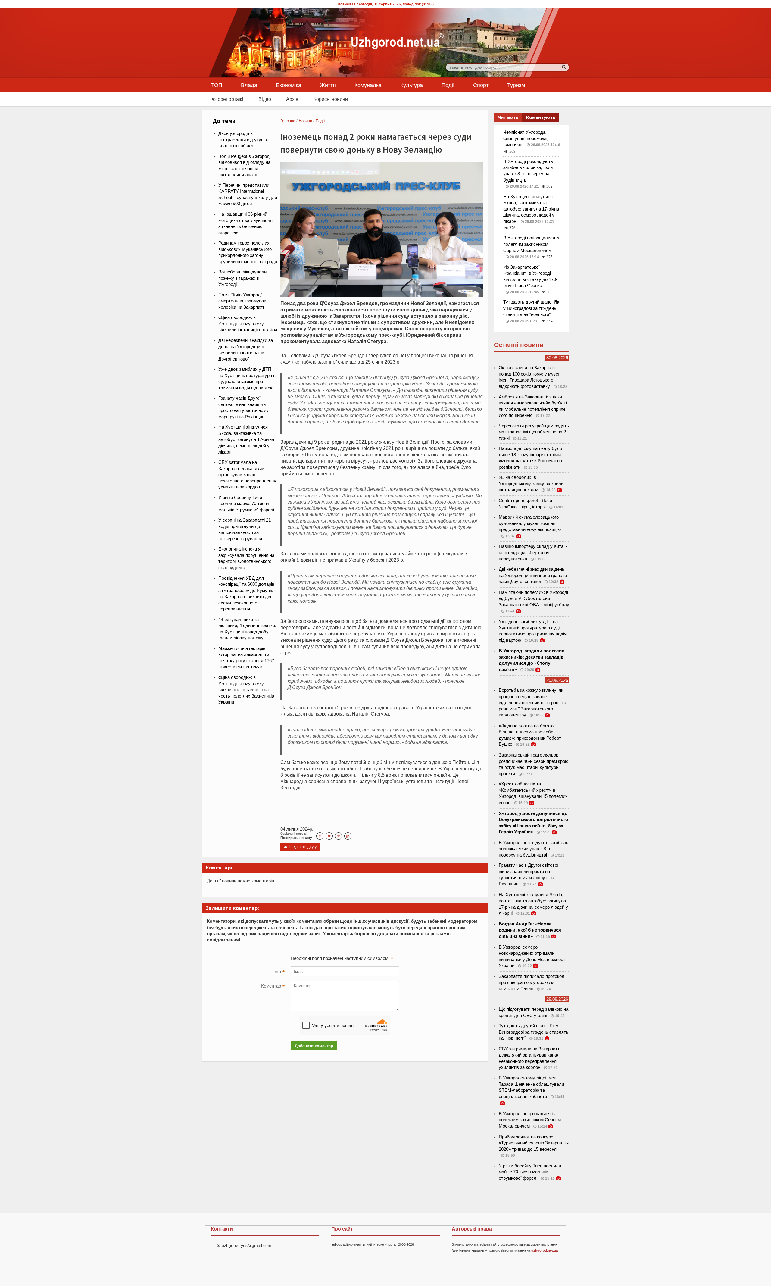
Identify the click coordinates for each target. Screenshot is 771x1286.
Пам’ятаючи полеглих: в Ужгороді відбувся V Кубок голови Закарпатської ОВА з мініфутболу (534, 598)
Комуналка (368, 85)
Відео (264, 99)
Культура (411, 85)
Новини (305, 121)
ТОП (216, 85)
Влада (249, 85)
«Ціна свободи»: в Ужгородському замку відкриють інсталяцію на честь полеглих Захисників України (246, 689)
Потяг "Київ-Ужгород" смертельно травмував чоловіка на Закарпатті (242, 301)
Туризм (516, 85)
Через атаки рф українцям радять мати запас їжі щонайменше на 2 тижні (534, 432)
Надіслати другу (300, 847)
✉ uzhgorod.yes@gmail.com (244, 1245)
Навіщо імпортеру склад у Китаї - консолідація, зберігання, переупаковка (533, 552)
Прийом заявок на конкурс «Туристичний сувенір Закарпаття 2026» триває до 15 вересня (534, 1143)
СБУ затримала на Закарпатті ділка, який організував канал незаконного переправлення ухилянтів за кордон (247, 474)
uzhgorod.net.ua (544, 1250)
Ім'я (279, 972)
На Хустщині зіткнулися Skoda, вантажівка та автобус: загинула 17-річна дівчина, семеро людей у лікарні (246, 439)
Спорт (481, 85)
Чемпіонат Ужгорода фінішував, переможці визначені (525, 138)
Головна (287, 121)
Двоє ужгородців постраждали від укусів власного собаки (242, 139)
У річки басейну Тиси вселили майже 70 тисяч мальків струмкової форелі (246, 503)
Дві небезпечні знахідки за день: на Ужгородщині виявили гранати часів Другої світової (533, 575)
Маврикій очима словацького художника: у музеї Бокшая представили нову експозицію (530, 523)
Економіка (288, 85)
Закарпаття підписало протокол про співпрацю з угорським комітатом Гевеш (531, 982)
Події (448, 85)
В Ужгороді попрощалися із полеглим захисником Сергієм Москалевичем (531, 244)
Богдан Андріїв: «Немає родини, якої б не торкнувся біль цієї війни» (530, 930)
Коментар (273, 987)
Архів (292, 99)
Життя (328, 85)
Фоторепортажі (226, 99)
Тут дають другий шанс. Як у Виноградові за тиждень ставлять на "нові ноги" (531, 308)
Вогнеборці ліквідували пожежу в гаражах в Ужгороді (242, 278)
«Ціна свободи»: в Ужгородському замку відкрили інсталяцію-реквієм (247, 323)
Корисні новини (331, 99)
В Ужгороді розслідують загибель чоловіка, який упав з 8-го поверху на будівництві (533, 848)
